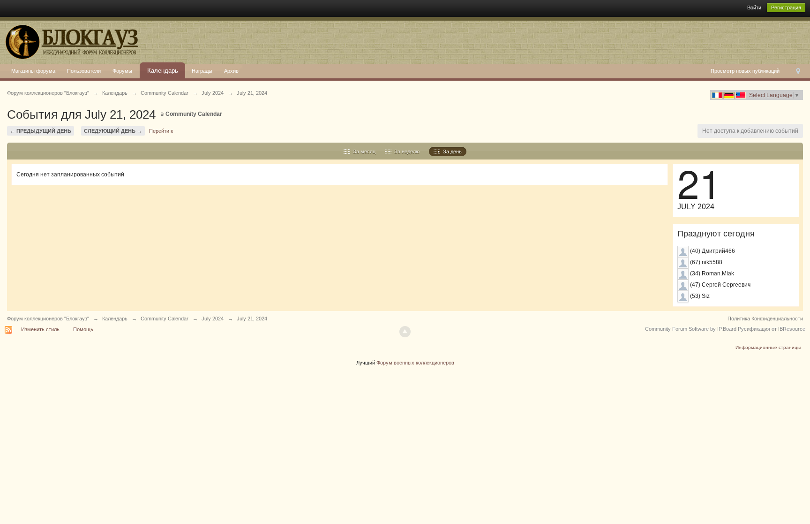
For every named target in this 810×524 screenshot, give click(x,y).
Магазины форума (33, 71)
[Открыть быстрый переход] (798, 71)
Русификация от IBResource (770, 329)
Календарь (162, 70)
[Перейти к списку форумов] (70, 40)
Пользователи (84, 71)
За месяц (362, 151)
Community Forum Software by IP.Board (690, 329)
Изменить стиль (40, 329)
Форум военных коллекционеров (415, 362)
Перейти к (161, 131)
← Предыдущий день (40, 131)
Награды (202, 71)
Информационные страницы (768, 347)
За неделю (405, 151)
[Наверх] (405, 331)
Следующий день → (113, 131)
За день (451, 151)
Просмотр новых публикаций (745, 71)
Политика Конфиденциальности (765, 318)
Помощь (83, 329)
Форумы (122, 71)
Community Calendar (193, 114)
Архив (231, 71)
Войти (754, 7)
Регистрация (786, 7)
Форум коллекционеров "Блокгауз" (48, 318)
